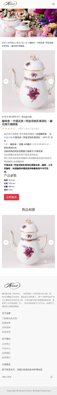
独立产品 (20, 43)
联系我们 (6, 357)
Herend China (25, 391)
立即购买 (11, 197)
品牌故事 (6, 323)
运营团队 (6, 353)
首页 (4, 43)
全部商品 (11, 43)
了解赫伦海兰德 (9, 318)
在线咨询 (6, 332)
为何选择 (6, 327)
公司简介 (6, 344)
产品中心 (6, 348)
